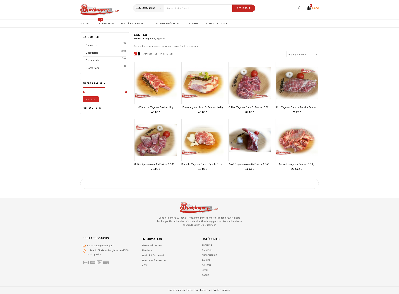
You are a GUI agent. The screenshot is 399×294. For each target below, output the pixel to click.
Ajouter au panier (152, 99)
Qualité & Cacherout (153, 255)
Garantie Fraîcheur (152, 245)
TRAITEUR (207, 245)
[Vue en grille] (135, 54)
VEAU (205, 270)
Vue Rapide (159, 99)
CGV (144, 265)
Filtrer (90, 99)
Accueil (137, 38)
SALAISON (207, 250)
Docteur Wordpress (196, 290)
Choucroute (92, 60)
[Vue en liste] (140, 54)
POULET (206, 260)
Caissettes (92, 45)
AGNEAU (206, 265)
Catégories (149, 38)
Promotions (92, 68)
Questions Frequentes (154, 260)
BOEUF (205, 275)
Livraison (147, 250)
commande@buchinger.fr (101, 245)
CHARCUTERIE (209, 255)
